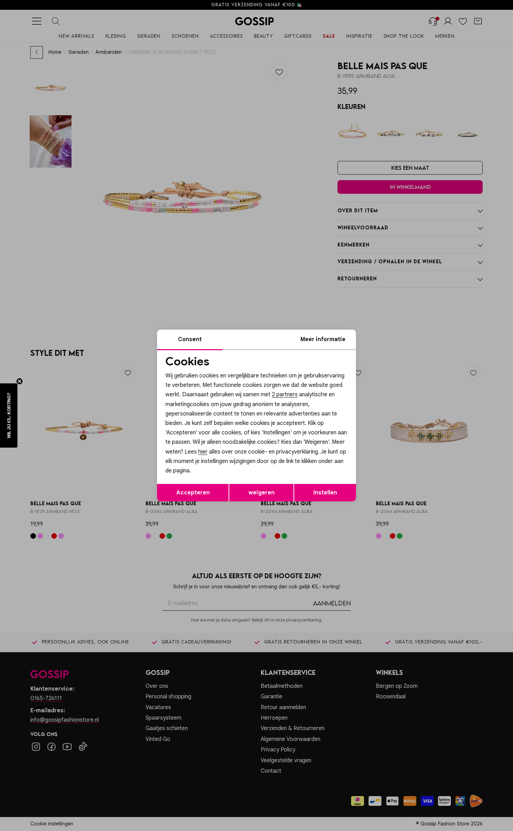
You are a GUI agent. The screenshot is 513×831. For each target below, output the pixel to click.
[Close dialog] (384, 337)
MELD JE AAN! (211, 460)
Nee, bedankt (211, 475)
